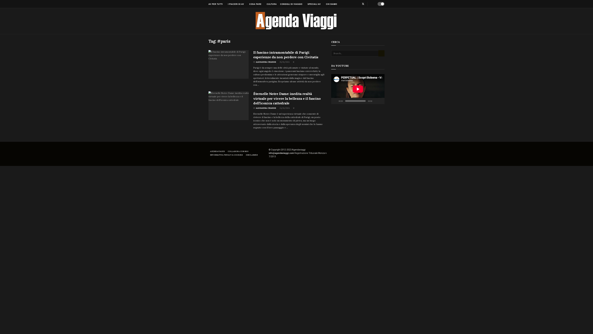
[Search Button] (372, 4)
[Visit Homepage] (296, 21)
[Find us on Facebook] (353, 4)
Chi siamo (331, 4)
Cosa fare (255, 4)
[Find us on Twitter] (363, 4)
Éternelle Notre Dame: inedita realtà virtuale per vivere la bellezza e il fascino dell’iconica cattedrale (287, 98)
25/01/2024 (284, 62)
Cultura (272, 4)
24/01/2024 (284, 108)
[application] (358, 89)
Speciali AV (314, 4)
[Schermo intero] (380, 101)
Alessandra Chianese (266, 62)
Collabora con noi (238, 151)
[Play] (335, 101)
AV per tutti (215, 4)
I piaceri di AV (236, 4)
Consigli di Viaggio (291, 4)
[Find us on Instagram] (358, 4)
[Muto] (375, 101)
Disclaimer (252, 155)
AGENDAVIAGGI (217, 151)
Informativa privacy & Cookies (226, 155)
